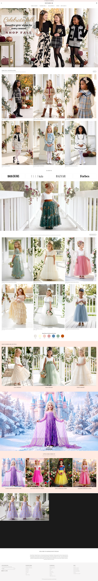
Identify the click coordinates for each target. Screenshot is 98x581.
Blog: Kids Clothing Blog (76, 570)
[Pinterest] (3, 570)
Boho (26, 573)
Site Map (51, 573)
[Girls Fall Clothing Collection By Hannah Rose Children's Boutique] (49, 37)
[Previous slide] (1, 206)
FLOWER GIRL (43, 5)
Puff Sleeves (27, 571)
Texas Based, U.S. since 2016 (77, 573)
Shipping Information (52, 566)
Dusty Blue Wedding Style (29, 566)
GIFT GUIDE (63, 5)
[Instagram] (4, 570)
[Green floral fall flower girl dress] (49, 206)
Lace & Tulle (27, 570)
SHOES (57, 5)
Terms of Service (52, 572)
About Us (75, 566)
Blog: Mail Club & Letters (77, 571)
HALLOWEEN (51, 5)
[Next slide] (97, 206)
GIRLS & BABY (34, 5)
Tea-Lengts (27, 572)
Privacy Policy (51, 571)
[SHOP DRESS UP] (49, 421)
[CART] (96, 3)
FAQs (50, 570)
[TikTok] (5, 570)
